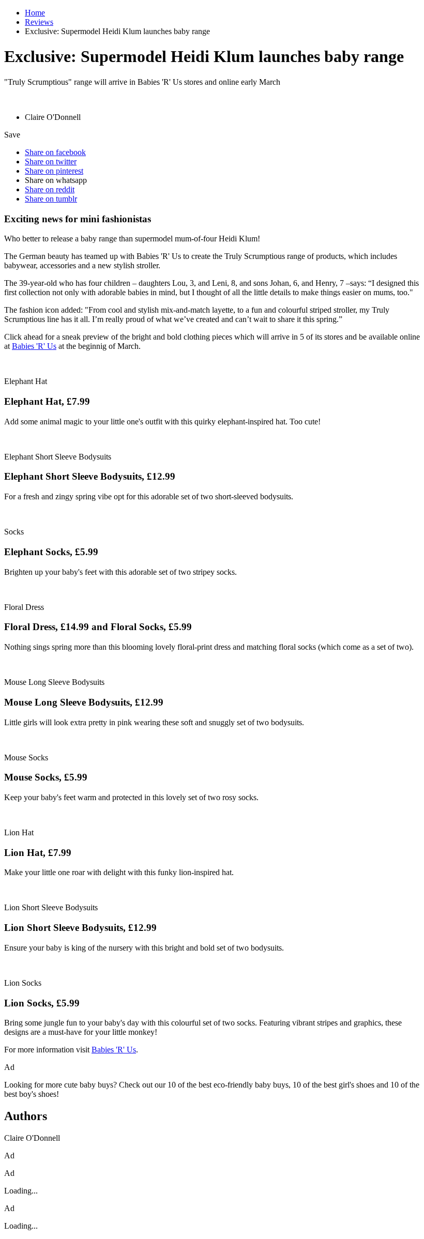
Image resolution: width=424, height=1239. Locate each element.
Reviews (39, 22)
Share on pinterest (54, 170)
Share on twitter (51, 161)
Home (35, 12)
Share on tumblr (51, 198)
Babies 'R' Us (34, 346)
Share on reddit (49, 189)
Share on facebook (55, 152)
